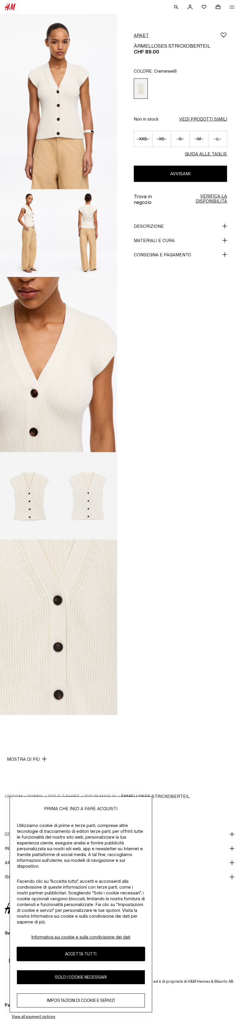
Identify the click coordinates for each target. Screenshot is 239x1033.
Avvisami (180, 173)
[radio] (141, 88)
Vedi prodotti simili (203, 119)
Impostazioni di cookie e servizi (81, 1000)
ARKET (141, 35)
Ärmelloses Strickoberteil (155, 796)
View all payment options (33, 1016)
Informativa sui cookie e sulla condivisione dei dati (80, 936)
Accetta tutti (80, 953)
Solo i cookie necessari (81, 977)
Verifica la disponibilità (211, 198)
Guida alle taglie (206, 153)
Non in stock (146, 119)
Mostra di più (23, 759)
